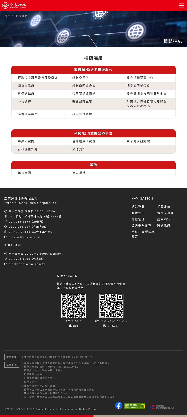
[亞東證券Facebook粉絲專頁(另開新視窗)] (118, 408)
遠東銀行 (79, 172)
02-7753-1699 (19, 258)
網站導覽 (138, 206)
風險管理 (138, 219)
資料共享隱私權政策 (143, 234)
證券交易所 (80, 77)
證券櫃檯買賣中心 (140, 77)
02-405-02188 (19, 231)
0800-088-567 (19, 226)
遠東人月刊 (165, 213)
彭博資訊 (79, 149)
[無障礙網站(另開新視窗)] (134, 406)
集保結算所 (26, 93)
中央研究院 (26, 141)
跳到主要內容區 (13, 14)
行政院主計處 (28, 149)
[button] (181, 5)
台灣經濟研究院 (84, 141)
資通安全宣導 (141, 225)
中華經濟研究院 (138, 141)
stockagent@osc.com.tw (27, 263)
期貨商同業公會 (138, 85)
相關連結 (164, 206)
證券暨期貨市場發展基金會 (147, 93)
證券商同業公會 (84, 85)
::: (1, 24)
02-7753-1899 (19, 221)
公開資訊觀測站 (84, 93)
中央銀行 (24, 101)
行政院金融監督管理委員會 (38, 77)
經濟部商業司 (28, 114)
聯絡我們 (164, 225)
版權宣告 (138, 213)
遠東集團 (24, 172)
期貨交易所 (26, 85)
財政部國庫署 (82, 101)
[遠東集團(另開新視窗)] (162, 407)
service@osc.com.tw (24, 236)
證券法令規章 (82, 114)
